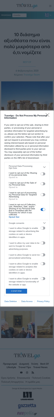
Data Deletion (10, 301)
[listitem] (27, 167)
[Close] (48, 116)
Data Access (27, 301)
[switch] (43, 173)
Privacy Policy (43, 301)
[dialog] (27, 208)
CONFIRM (16, 291)
